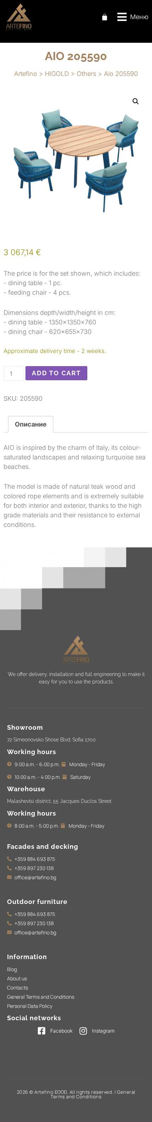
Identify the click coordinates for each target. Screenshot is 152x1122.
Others (86, 73)
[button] (132, 17)
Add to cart (56, 373)
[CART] (105, 17)
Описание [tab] (31, 424)
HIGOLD (57, 73)
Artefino (25, 73)
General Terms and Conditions (93, 1094)
